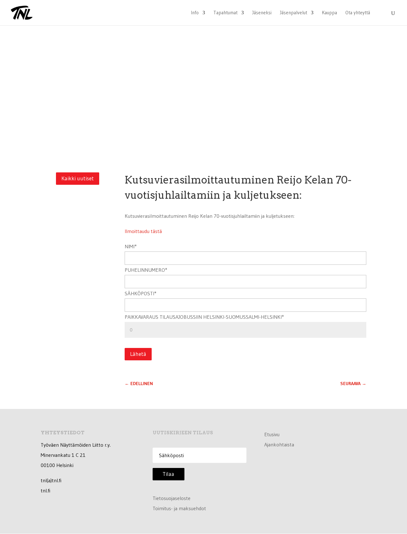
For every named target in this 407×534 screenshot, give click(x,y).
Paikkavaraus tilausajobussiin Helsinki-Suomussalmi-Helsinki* (204, 317)
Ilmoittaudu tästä (143, 231)
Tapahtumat (225, 13)
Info (195, 13)
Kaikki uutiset (77, 178)
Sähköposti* (140, 293)
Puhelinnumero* (146, 270)
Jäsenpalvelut (293, 13)
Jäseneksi (262, 13)
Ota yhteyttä (357, 13)
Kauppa (329, 13)
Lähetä (138, 353)
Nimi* (131, 246)
